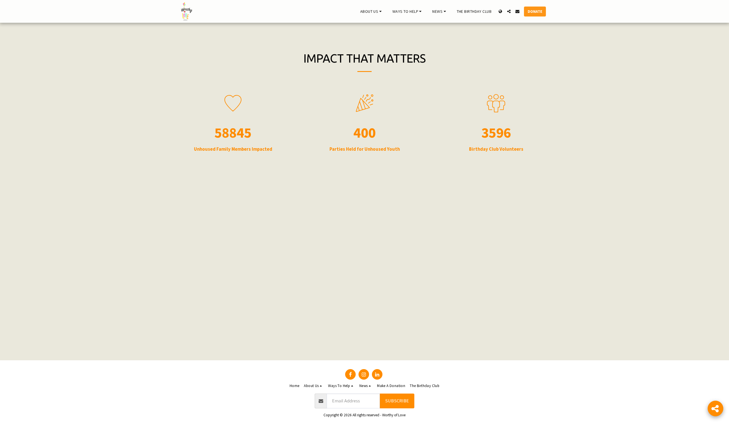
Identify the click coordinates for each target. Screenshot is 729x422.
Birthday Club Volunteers (496, 149)
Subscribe (397, 401)
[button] (372, 11)
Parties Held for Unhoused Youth (364, 149)
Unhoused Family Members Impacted (233, 149)
